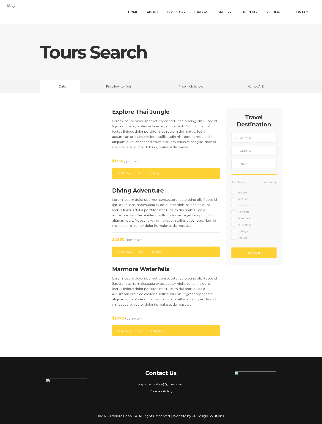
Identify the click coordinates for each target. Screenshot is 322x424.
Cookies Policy (160, 391)
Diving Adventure (138, 190)
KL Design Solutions (208, 416)
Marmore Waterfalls (140, 269)
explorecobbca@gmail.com (161, 384)
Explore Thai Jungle (141, 111)
